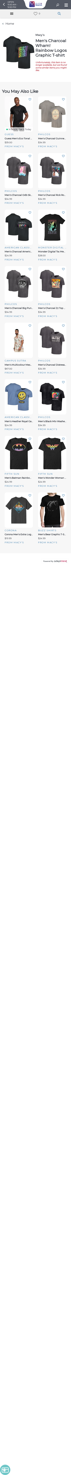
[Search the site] (57, 5)
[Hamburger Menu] (11, 14)
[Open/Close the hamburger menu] (66, 5)
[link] (35, 14)
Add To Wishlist (30, 99)
